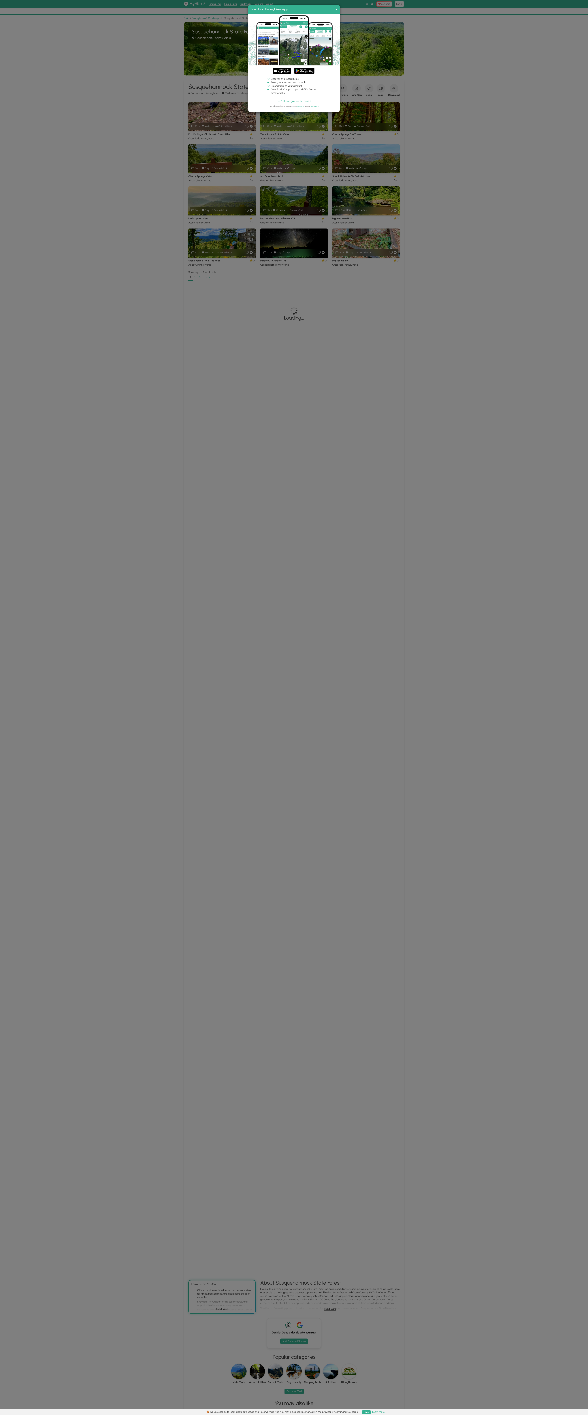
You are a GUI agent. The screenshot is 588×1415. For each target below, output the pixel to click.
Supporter (300, 106)
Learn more (315, 106)
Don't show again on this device (294, 101)
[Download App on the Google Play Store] (304, 69)
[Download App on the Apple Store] (282, 71)
